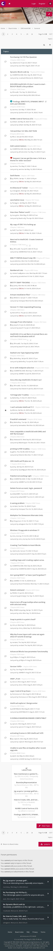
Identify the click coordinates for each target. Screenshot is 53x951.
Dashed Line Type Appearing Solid (24, 353)
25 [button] (27, 34)
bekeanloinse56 (24, 554)
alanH (14, 756)
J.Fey (13, 669)
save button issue (17, 200)
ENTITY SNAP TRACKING (20, 282)
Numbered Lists (16, 270)
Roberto (21, 455)
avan (20, 66)
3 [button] (12, 34)
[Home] (3, 3)
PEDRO (16, 178)
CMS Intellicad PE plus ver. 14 (22, 461)
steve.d (14, 682)
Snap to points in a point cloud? (23, 619)
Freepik (25, 948)
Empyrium (17, 521)
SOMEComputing (19, 610)
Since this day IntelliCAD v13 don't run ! (26, 380)
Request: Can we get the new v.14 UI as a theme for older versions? (28, 159)
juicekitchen (16, 261)
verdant (15, 506)
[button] (32, 34)
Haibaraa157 (18, 439)
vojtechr (17, 739)
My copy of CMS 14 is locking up (23, 224)
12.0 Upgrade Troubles (19, 395)
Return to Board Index (10, 844)
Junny (16, 285)
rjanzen (14, 724)
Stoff (13, 230)
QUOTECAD (24, 944)
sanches (15, 109)
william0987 (16, 494)
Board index (13, 28)
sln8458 (21, 252)
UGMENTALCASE (17, 75)
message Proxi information (21, 322)
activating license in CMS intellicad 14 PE (26, 733)
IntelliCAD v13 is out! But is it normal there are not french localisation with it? (28, 335)
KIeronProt (16, 313)
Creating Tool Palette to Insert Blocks (25, 545)
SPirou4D (15, 92)
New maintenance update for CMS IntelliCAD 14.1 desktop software (26, 774)
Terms (43, 932)
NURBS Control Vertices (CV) (21, 119)
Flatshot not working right (21, 476)
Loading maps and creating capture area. (27, 560)
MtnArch (17, 298)
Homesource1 (17, 694)
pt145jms (15, 657)
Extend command (17, 590)
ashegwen (22, 524)
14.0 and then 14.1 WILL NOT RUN (23, 131)
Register (42, 3)
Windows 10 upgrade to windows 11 (24, 530)
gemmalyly (22, 596)
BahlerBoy (17, 358)
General (6, 14)
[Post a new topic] (49, 14)
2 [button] (7, 34)
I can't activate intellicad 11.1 (22, 407)
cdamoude (16, 551)
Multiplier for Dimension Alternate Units (26, 515)
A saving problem (17, 503)
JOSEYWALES (16, 709)
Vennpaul (22, 301)
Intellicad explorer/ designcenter (24, 703)
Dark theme (15, 175)
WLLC (14, 137)
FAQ (28, 932)
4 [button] (16, 34)
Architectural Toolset (19, 188)
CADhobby (34, 944)
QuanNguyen (23, 470)
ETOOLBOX (15, 944)
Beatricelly (22, 218)
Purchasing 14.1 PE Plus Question (23, 57)
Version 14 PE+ (16, 666)
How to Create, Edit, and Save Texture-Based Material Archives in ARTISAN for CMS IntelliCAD (26, 800)
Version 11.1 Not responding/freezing (25, 307)
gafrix (14, 452)
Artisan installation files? (20, 295)
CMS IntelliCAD (26, 28)
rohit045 (21, 759)
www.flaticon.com (39, 948)
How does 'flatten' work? (20, 212)
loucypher (15, 215)
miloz (21, 613)
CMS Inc (14, 18)
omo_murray (16, 536)
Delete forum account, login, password (26, 488)
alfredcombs (23, 152)
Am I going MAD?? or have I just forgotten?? (28, 575)
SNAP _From (15, 679)
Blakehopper (23, 443)
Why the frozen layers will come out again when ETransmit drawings (27, 635)
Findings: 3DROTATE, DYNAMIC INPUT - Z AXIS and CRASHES (26, 814)
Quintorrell (22, 112)
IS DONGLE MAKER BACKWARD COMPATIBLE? (28, 718)
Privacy (35, 932)
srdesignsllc (16, 191)
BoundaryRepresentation (26, 782)
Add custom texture (18, 146)
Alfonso (14, 410)
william (14, 122)
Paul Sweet (22, 389)
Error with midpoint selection (22, 368)
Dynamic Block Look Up (19, 72)
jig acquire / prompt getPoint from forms (26, 791)
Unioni (21, 95)
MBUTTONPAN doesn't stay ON (23, 258)
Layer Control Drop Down (20, 691)
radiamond (16, 63)
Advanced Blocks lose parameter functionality (29, 651)
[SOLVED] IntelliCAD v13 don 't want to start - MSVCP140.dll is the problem (28, 85)
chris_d (14, 625)
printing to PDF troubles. (20, 449)
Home (3, 28)
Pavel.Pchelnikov (24, 584)
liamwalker (22, 425)
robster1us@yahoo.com (20, 273)
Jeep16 (16, 325)
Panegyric (15, 203)
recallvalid (22, 78)
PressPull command (18, 419)
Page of (43, 34)
